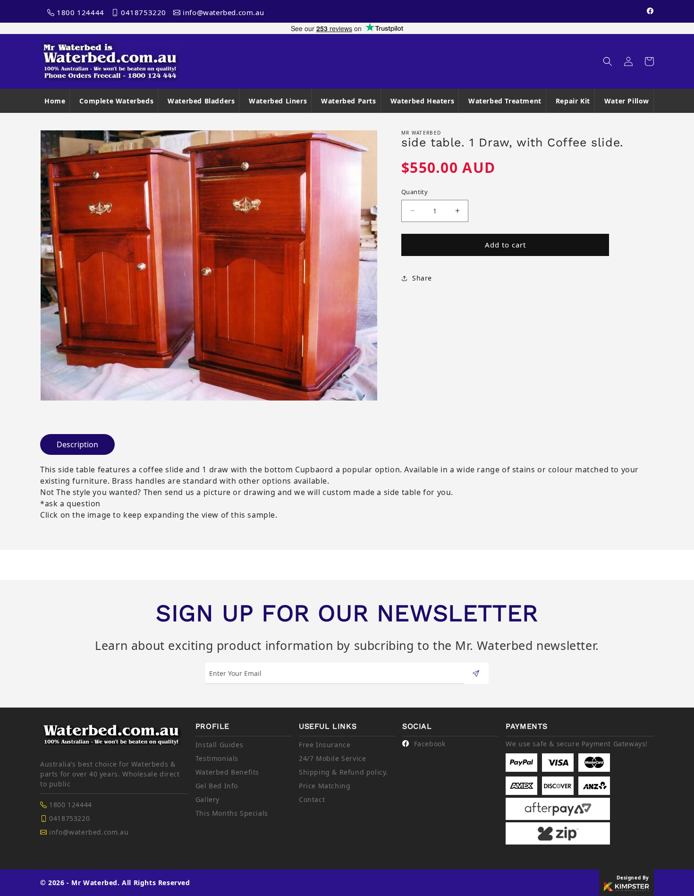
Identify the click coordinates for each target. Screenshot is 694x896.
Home (54, 100)
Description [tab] (77, 444)
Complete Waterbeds (116, 100)
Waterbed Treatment (505, 100)
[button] (607, 61)
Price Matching (324, 785)
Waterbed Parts (348, 100)
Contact (312, 799)
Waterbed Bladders (201, 100)
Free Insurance (324, 744)
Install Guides (219, 744)
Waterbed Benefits (227, 772)
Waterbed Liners (278, 100)
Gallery (207, 799)
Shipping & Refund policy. (343, 772)
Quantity (414, 192)
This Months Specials (231, 813)
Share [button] (422, 277)
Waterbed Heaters (422, 100)
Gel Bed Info (216, 785)
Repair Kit (573, 100)
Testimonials (216, 758)
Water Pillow (626, 100)
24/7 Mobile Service (332, 758)
